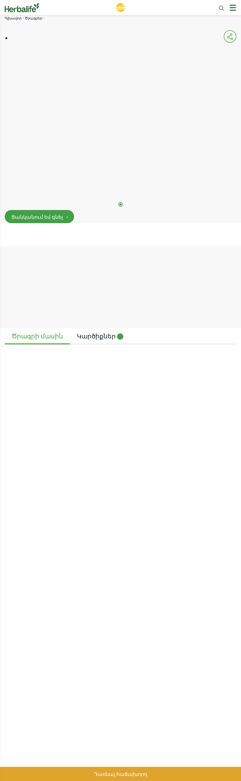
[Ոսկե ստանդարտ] (120, 8)
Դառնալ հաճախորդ (120, 774)
